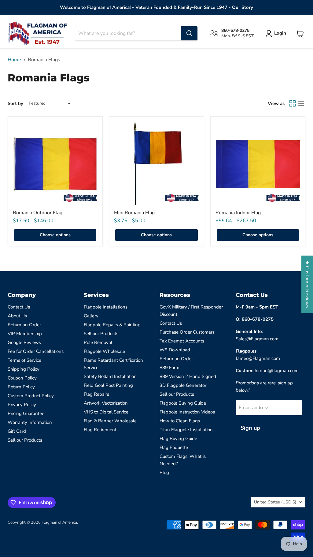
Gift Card (17, 431)
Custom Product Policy (31, 396)
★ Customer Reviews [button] (307, 284)
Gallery (91, 316)
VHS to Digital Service (106, 412)
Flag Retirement (100, 430)
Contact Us (19, 307)
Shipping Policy (23, 369)
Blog (164, 472)
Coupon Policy (22, 378)
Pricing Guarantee (26, 413)
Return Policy (21, 387)
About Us (17, 316)
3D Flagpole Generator (183, 385)
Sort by (15, 103)
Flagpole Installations (105, 307)
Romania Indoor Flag (238, 212)
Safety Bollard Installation (110, 376)
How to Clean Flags (180, 421)
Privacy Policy (22, 405)
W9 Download (175, 350)
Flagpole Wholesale (104, 351)
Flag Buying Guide (178, 439)
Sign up (250, 428)
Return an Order (24, 325)
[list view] (301, 103)
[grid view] (292, 103)
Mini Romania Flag (134, 212)
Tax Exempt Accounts (182, 341)
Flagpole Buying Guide (183, 403)
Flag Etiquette (174, 447)
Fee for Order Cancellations (36, 351)
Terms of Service (24, 360)
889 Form (169, 367)
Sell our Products (25, 440)
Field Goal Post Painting (108, 385)
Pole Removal (98, 342)
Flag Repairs (96, 394)
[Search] (189, 33)
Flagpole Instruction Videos (187, 412)
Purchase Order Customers (187, 332)
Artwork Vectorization (106, 403)
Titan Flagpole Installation (186, 430)
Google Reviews (24, 342)
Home (14, 59)
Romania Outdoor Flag (37, 212)
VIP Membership (25, 334)
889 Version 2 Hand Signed (188, 376)
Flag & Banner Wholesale (110, 421)
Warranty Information (30, 422)
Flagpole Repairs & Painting (112, 325)
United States (275, 502)
